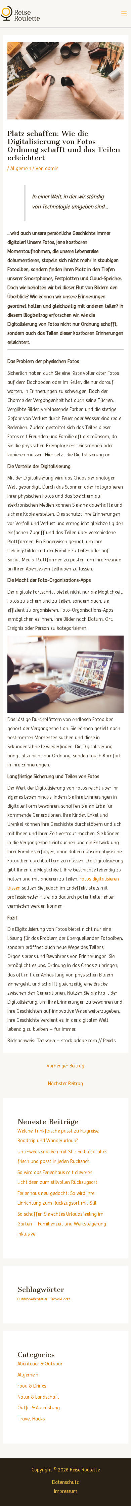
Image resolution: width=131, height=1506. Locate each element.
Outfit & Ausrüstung (38, 1407)
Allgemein (20, 168)
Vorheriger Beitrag (65, 1065)
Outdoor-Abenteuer (32, 1299)
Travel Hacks (31, 1418)
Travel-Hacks (60, 1299)
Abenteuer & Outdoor (39, 1363)
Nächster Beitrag (65, 1083)
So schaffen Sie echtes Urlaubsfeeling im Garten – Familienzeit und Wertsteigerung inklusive (61, 1223)
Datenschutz (65, 1482)
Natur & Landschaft (38, 1397)
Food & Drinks (31, 1386)
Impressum (65, 1491)
